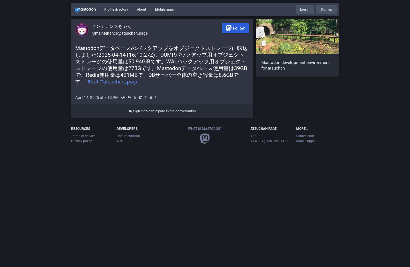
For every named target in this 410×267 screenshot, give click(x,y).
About (141, 9)
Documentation (128, 136)
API (119, 141)
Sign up (326, 9)
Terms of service (83, 136)
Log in (305, 9)
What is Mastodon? (205, 129)
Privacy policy (81, 141)
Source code (305, 136)
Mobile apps (164, 9)
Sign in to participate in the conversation (164, 111)
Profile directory (116, 9)
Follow (239, 28)
